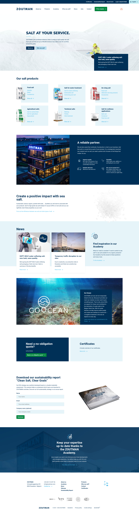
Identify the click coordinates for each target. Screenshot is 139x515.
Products (47, 9)
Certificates (89, 1)
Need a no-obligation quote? (35, 355)
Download (20, 417)
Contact (89, 9)
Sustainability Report (99, 1)
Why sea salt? (66, 9)
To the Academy (98, 260)
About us (38, 9)
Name (18, 393)
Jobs (82, 9)
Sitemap (63, 488)
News (75, 9)
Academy (56, 9)
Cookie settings (88, 507)
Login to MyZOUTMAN (121, 1)
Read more (101, 67)
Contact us (47, 486)
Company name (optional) (23, 408)
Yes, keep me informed (68, 465)
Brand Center (110, 1)
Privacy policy (78, 507)
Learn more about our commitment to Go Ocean (95, 320)
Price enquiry (100, 9)
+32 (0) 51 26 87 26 (49, 482)
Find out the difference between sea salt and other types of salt (34, 211)
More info (83, 351)
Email (18, 401)
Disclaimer (70, 507)
